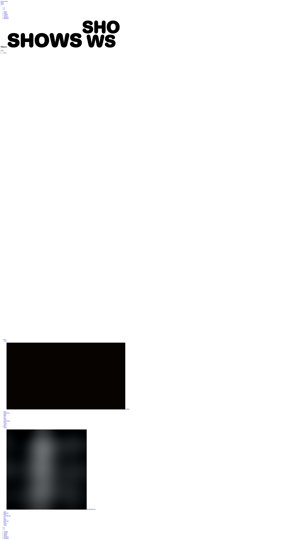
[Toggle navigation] (1, 5)
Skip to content (4, 1)
